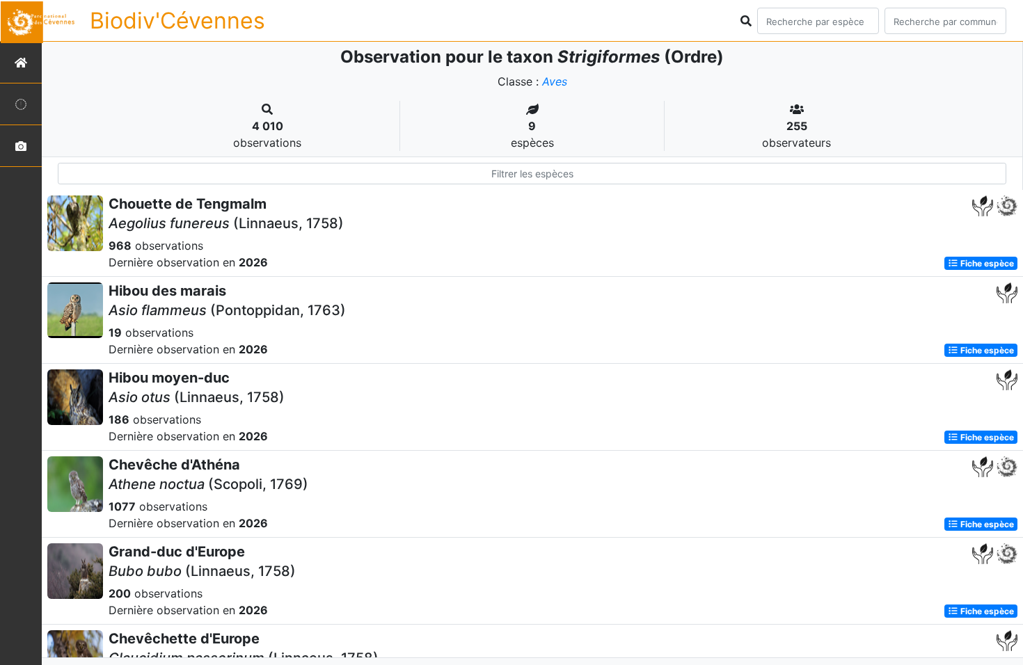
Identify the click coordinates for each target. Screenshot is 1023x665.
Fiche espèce (986, 263)
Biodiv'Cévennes (177, 20)
